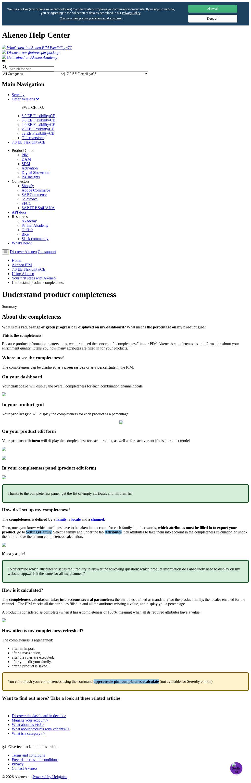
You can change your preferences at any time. (91, 18)
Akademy (29, 221)
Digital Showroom (36, 172)
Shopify (28, 186)
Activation (30, 168)
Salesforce (30, 199)
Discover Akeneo (23, 252)
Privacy (18, 764)
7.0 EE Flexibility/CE (28, 142)
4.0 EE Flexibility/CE (38, 124)
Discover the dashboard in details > (39, 716)
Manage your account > (30, 720)
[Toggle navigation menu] (5, 251)
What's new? (22, 243)
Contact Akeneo (24, 768)
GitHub (27, 230)
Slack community (35, 239)
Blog (25, 234)
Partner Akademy (35, 225)
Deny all (212, 18)
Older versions (33, 138)
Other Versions (24, 99)
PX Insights (31, 177)
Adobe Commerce (36, 190)
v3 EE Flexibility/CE (38, 129)
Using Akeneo (23, 274)
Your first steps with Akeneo (34, 278)
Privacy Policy (131, 13)
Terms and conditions (28, 755)
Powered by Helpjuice (50, 777)
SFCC (26, 203)
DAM (26, 159)
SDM (26, 164)
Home (16, 260)
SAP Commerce (34, 195)
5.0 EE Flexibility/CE (38, 120)
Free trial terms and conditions (35, 760)
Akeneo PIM (22, 265)
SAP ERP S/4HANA (38, 208)
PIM (25, 155)
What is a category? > (28, 733)
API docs (19, 212)
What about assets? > (28, 725)
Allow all (212, 9)
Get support (47, 252)
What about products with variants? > (41, 729)
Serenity (18, 95)
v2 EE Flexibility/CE (38, 133)
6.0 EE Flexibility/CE (38, 116)
